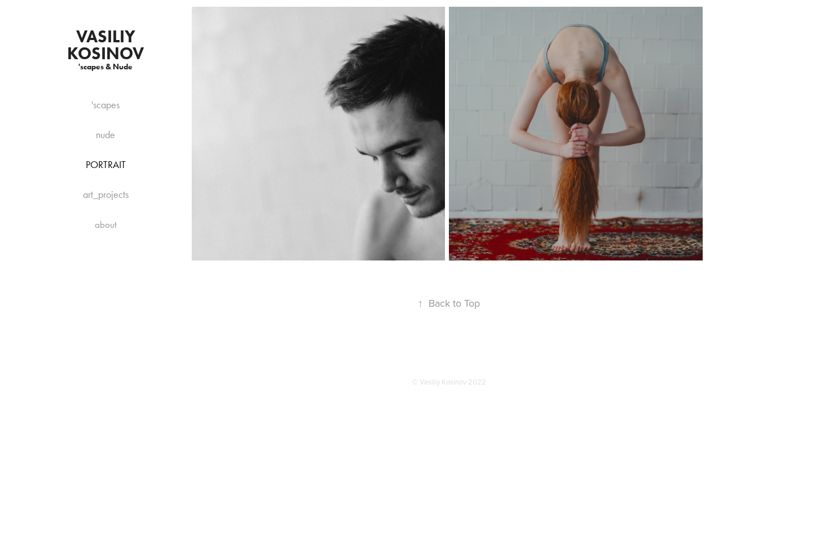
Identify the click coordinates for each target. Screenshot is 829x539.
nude (105, 135)
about (106, 224)
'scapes (105, 105)
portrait (106, 164)
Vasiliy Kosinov (105, 45)
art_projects (106, 194)
